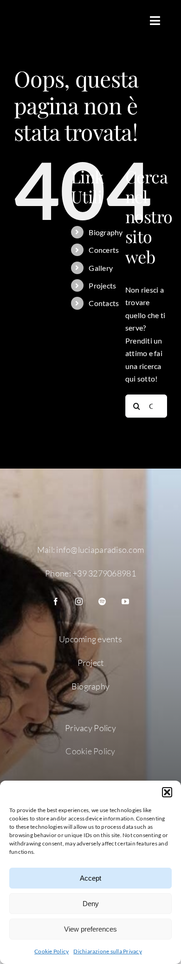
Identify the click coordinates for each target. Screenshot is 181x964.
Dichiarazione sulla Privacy (107, 951)
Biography (106, 232)
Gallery (101, 267)
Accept (90, 878)
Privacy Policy (90, 728)
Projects (102, 285)
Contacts (104, 303)
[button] (167, 792)
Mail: (47, 550)
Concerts (104, 249)
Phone (57, 573)
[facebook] (55, 601)
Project (91, 662)
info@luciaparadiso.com (100, 550)
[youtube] (125, 601)
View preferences (90, 929)
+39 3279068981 (104, 573)
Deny (91, 904)
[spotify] (102, 601)
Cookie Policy (51, 951)
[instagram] (79, 601)
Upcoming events (90, 639)
